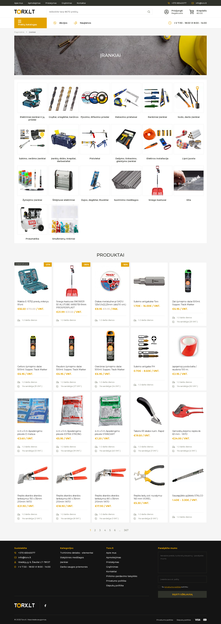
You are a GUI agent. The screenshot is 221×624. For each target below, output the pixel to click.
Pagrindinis (19, 32)
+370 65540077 (179, 3)
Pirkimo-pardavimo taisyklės (121, 576)
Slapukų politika (115, 585)
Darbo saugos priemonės (74, 566)
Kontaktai (81, 3)
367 (126, 530)
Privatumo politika (116, 581)
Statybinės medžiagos (72, 557)
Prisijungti (177, 10)
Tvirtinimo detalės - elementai (76, 552)
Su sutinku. (175, 587)
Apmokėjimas (34, 3)
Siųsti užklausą (182, 594)
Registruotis (177, 13)
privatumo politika (172, 587)
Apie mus (18, 3)
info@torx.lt (201, 3)
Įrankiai (64, 562)
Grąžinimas (67, 3)
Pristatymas (51, 3)
